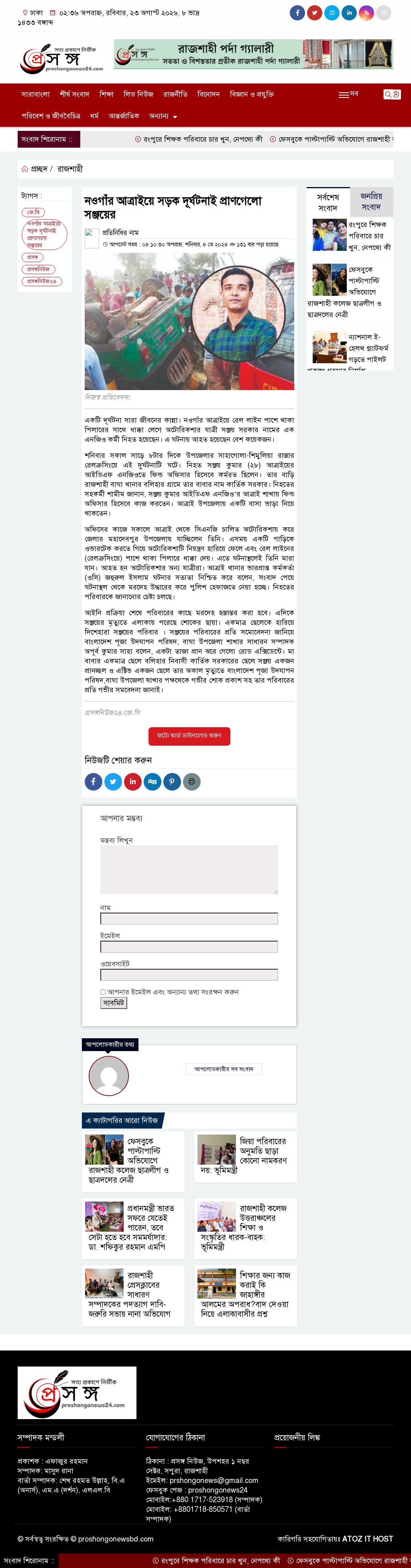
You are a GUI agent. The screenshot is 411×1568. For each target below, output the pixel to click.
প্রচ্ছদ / (41, 169)
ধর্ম (94, 116)
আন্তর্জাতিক (124, 116)
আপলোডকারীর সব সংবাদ (224, 1069)
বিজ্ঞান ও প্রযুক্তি (252, 94)
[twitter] (314, 12)
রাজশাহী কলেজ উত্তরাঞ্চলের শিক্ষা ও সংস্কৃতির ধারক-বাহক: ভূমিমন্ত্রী (244, 1228)
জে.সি (33, 212)
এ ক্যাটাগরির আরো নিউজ (122, 1120)
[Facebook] (93, 782)
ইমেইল (110, 935)
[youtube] (383, 12)
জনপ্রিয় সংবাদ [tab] (372, 201)
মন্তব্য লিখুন (116, 840)
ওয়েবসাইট (115, 964)
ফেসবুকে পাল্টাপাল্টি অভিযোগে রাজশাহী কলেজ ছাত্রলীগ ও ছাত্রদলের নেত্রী (129, 1161)
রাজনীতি (175, 94)
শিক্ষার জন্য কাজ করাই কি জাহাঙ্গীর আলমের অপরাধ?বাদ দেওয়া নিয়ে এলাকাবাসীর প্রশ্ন (245, 1295)
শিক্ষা (107, 94)
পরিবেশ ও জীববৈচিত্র (51, 116)
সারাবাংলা (36, 94)
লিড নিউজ (138, 94)
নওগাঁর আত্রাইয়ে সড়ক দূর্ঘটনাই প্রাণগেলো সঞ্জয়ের (44, 234)
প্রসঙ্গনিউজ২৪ (42, 281)
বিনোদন (208, 94)
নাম (105, 907)
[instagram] (332, 12)
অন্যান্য (159, 116)
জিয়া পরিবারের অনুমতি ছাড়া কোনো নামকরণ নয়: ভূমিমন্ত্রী (244, 1156)
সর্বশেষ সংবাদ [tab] (328, 203)
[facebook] (297, 12)
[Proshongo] (61, 55)
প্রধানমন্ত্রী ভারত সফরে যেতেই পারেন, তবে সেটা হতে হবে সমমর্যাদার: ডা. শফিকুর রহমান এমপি (131, 1228)
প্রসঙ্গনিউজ (38, 269)
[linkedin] (349, 12)
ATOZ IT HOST (367, 1539)
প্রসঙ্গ (32, 257)
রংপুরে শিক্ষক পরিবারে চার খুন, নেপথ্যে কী (171, 139)
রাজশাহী (70, 169)
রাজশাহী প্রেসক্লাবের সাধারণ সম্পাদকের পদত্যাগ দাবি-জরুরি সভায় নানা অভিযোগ (130, 1295)
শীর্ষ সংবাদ (75, 94)
